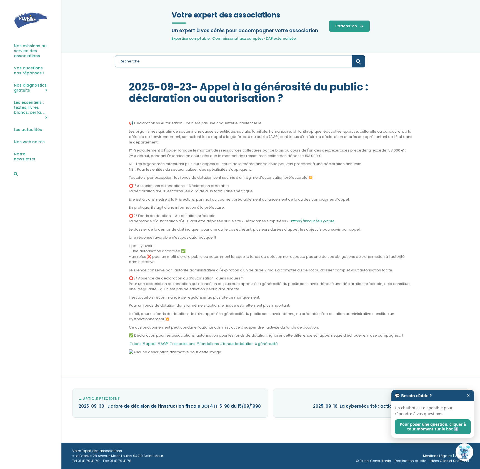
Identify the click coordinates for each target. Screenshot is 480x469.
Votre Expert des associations (97, 450)
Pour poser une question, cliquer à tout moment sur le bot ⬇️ (433, 427)
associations (182, 343)
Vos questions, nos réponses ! (29, 70)
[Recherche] (16, 174)
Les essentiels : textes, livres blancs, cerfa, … (29, 107)
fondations (207, 343)
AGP (162, 343)
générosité (266, 343)
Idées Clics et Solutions (449, 460)
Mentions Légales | (439, 455)
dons (135, 343)
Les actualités (28, 129)
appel (149, 343)
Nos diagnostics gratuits (30, 88)
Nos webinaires (29, 142)
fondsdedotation (237, 343)
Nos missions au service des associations (30, 51)
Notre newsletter (25, 157)
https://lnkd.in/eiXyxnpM (312, 221)
